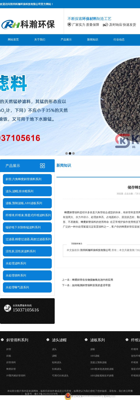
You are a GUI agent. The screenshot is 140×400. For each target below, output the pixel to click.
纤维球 (134, 349)
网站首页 (13, 39)
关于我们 (39, 39)
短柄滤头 (56, 362)
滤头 (54, 349)
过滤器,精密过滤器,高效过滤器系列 (28, 239)
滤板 (92, 349)
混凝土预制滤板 (98, 362)
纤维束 (134, 362)
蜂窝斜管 (69, 212)
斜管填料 (11, 362)
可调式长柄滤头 (60, 375)
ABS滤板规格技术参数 (102, 375)
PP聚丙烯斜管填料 (16, 375)
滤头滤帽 (59, 340)
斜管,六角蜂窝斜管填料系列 (23, 179)
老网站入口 (109, 396)
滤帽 (54, 355)
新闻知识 (92, 39)
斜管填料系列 (17, 340)
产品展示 (66, 39)
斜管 (8, 349)
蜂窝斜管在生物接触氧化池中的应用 (92, 279)
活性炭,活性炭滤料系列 (21, 251)
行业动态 (119, 39)
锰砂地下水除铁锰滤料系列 (23, 227)
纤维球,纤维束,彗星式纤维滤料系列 (28, 215)
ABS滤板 (95, 355)
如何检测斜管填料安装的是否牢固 (91, 285)
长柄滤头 (56, 369)
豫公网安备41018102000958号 (87, 396)
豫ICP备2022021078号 (46, 393)
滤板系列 (97, 340)
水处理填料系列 (16, 275)
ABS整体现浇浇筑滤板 (102, 369)
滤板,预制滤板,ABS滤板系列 (24, 203)
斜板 (8, 355)
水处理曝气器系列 (17, 287)
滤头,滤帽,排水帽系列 (19, 191)
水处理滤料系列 (16, 263)
